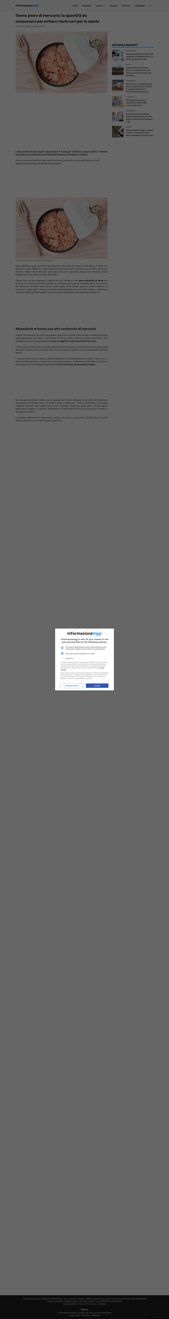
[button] (84, 658)
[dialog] (84, 659)
